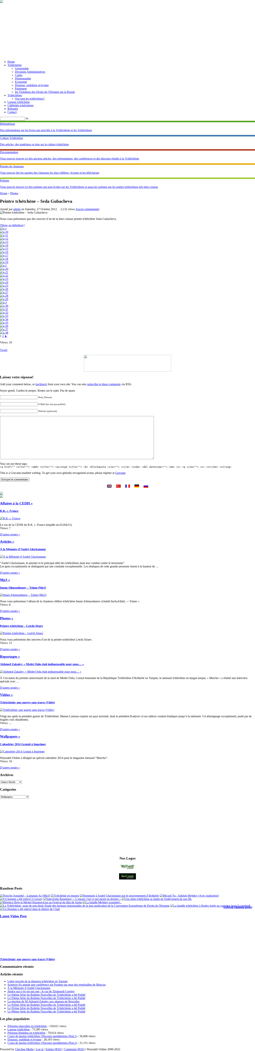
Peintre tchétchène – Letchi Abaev (21, 626)
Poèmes (4, 180)
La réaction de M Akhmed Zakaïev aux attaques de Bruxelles (43, 1001)
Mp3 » (5, 580)
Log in (39, 1049)
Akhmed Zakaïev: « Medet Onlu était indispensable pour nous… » (42, 664)
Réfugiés (12, 108)
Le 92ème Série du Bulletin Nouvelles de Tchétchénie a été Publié (46, 1004)
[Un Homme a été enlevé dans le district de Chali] (30, 909)
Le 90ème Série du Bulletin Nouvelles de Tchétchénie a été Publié (46, 1011)
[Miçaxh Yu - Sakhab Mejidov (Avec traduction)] (189, 895)
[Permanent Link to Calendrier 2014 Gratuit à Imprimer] (22, 751)
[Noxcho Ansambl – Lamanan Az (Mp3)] (25, 895)
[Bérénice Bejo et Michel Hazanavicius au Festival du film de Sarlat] (41, 902)
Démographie (23, 78)
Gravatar (120, 472)
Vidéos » (6, 695)
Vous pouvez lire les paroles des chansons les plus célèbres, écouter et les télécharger (49, 172)
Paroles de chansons (12, 166)
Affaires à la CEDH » (16, 503)
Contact (12, 112)
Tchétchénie (14, 65)
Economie (21, 81)
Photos (14, 193)
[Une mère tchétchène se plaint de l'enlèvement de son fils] (157, 899)
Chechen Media (24, 1049)
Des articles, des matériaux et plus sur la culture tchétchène (34, 144)
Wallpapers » (10, 736)
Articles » (7, 542)
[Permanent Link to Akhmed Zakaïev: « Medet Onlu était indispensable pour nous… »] (40, 671)
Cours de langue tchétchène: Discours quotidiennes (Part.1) (42, 1036)
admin (17, 209)
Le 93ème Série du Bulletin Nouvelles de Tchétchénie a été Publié (46, 998)
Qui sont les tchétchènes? (30, 98)
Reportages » (10, 656)
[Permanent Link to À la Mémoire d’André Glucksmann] (23, 556)
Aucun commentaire (87, 209)
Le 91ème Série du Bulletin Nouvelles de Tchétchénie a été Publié (46, 1008)
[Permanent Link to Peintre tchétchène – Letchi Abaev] (21, 633)
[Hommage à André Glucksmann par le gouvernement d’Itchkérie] (119, 895)
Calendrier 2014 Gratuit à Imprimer (23, 744)
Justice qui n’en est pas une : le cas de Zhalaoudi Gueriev (41, 991)
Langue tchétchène (18, 102)
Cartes (18, 75)
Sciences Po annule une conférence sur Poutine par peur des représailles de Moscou (56, 984)
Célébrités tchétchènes (20, 105)
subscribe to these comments (104, 384)
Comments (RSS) (74, 1049)
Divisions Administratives (30, 71)
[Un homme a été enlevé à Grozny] (21, 899)
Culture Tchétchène (11, 138)
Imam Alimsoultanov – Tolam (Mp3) (23, 587)
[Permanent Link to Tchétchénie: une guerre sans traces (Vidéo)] (27, 709)
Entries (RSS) (54, 1049)
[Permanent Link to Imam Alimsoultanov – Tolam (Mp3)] (23, 595)
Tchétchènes (14, 95)
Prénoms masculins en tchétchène (27, 1026)
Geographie (22, 68)
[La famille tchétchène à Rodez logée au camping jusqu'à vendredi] (210, 905)
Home (11, 61)
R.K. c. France (9, 511)
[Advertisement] (127, 31)
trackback (41, 384)
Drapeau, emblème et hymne (32, 85)
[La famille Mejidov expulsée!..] (102, 902)
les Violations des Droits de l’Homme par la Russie (45, 92)
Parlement (21, 88)
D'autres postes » (10, 534)
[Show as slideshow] (12, 225)
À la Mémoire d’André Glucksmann (23, 549)
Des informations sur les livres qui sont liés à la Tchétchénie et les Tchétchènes (46, 130)
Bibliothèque (7, 123)
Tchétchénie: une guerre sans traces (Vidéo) (27, 702)
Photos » (6, 618)
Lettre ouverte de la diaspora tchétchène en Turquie (37, 981)
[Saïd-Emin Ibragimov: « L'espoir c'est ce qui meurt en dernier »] (82, 899)
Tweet (3, 350)
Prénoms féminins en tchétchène (26, 1032)
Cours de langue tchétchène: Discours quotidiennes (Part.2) (42, 1042)
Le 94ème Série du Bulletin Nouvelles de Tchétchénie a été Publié (46, 994)
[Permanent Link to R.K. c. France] (10, 518)
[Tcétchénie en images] (65, 895)
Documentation (9, 152)
